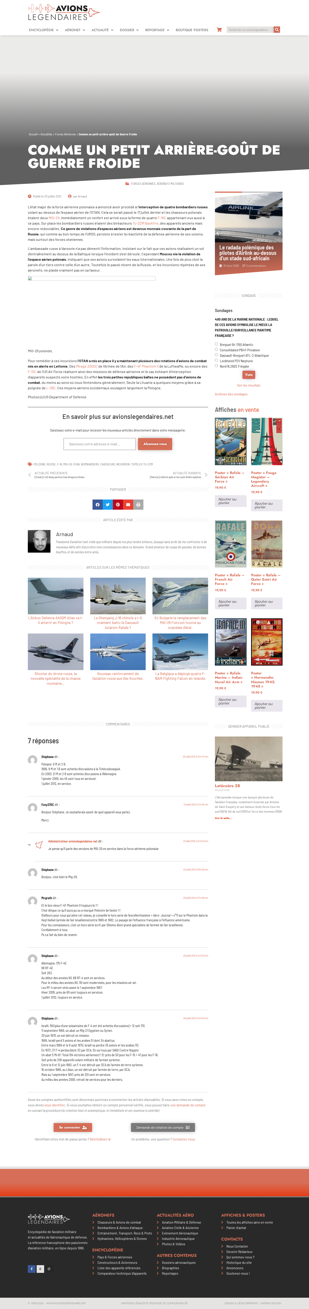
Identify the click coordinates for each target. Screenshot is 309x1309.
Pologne (39, 464)
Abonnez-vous (155, 443)
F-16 (59, 464)
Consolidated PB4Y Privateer (240, 350)
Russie (51, 464)
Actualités (46, 134)
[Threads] (40, 1269)
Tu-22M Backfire (145, 223)
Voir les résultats (248, 385)
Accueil (33, 134)
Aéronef (73, 30)
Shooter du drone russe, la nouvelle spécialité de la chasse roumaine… (56, 678)
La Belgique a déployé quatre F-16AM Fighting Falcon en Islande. (180, 676)
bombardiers (90, 464)
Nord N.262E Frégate (234, 366)
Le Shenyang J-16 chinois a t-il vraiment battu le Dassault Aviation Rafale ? (118, 622)
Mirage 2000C (87, 366)
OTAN (76, 464)
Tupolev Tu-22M (142, 464)
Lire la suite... (223, 818)
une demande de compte (188, 1105)
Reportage (155, 30)
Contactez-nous (184, 1139)
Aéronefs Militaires (170, 183)
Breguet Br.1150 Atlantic (236, 344)
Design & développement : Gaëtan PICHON (253, 1303)
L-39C (51, 388)
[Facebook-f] (32, 1269)
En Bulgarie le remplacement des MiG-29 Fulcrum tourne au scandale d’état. (180, 622)
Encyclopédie (41, 30)
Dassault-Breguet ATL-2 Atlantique (244, 355)
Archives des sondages (231, 394)
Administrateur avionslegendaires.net (72, 841)
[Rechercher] (277, 29)
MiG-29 (53, 218)
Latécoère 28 (227, 786)
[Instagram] (49, 1269)
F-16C (162, 218)
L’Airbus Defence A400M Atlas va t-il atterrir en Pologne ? (55, 620)
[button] (98, 505)
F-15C (32, 371)
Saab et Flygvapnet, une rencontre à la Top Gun (245, 250)
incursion (123, 464)
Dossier (127, 30)
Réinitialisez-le (100, 1139)
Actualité (100, 30)
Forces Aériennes (65, 134)
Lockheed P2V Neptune (236, 361)
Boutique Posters (192, 30)
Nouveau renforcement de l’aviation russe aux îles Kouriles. (117, 676)
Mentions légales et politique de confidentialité (154, 1303)
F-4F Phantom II (146, 366)
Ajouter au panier (228, 501)
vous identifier (54, 1105)
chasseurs (107, 464)
